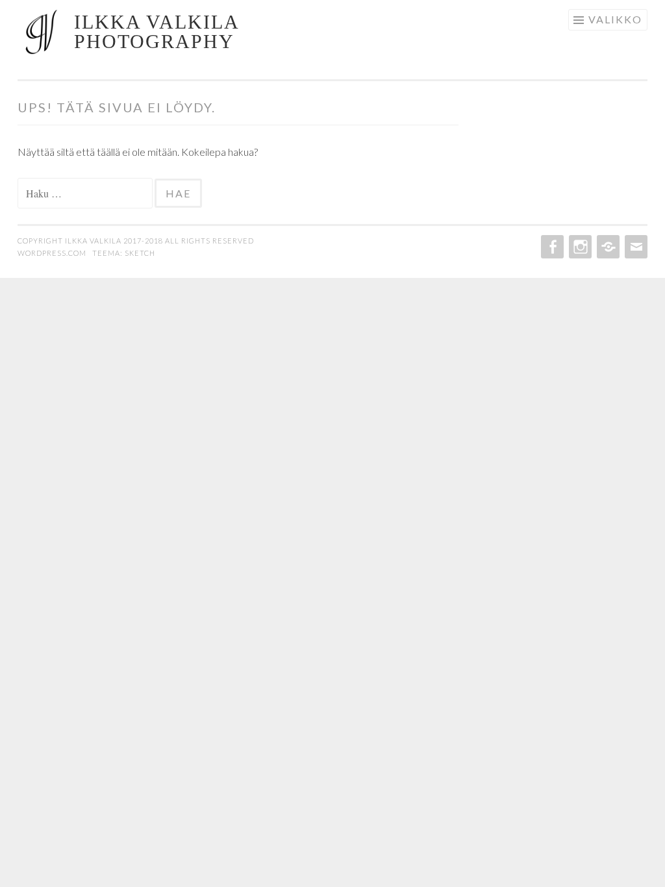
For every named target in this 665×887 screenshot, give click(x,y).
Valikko (615, 19)
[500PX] (607, 246)
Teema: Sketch (123, 253)
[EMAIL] (634, 246)
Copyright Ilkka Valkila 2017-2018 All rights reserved (136, 240)
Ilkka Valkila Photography (156, 31)
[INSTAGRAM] (579, 246)
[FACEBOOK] (551, 246)
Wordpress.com (53, 253)
